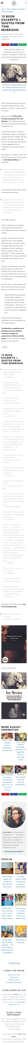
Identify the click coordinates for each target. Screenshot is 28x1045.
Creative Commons (11, 87)
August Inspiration (7, 11)
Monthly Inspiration (18, 9)
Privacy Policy (14, 979)
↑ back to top (14, 963)
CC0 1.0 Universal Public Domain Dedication (14, 89)
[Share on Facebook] (14, 44)
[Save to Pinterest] (5, 44)
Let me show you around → (14, 851)
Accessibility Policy (14, 982)
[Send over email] (23, 44)
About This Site (14, 974)
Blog (8, 9)
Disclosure (14, 977)
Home (3, 9)
